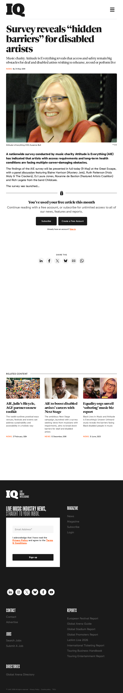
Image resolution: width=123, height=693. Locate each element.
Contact (11, 617)
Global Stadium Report (81, 629)
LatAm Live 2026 (77, 640)
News (70, 516)
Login (70, 532)
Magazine (73, 521)
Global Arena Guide (79, 623)
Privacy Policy (34, 689)
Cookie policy (46, 689)
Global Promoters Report (82, 634)
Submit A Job (14, 646)
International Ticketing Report (85, 645)
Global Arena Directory (20, 674)
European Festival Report (82, 618)
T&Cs (54, 689)
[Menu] (112, 9)
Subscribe (46, 221)
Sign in (73, 229)
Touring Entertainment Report (85, 656)
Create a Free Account (73, 221)
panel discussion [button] (24, 172)
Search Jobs (13, 640)
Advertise (12, 622)
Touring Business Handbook (84, 650)
